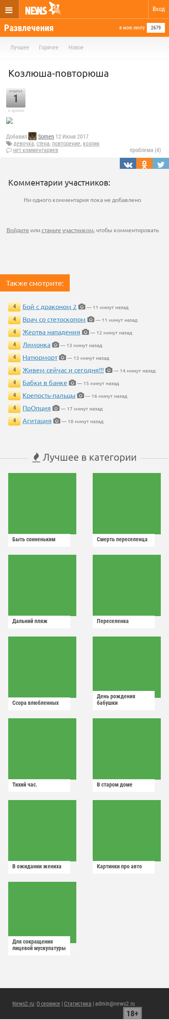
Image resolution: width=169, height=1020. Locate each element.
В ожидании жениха (37, 866)
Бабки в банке (45, 382)
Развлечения (29, 28)
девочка (24, 143)
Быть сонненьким (33, 539)
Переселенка (113, 621)
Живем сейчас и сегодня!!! (63, 369)
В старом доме (114, 784)
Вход (159, 9)
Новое (76, 47)
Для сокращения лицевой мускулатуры (39, 944)
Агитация (37, 420)
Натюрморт (40, 357)
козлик (91, 143)
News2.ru (23, 1003)
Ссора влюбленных (35, 702)
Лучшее (19, 47)
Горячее (49, 47)
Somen (46, 136)
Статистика (77, 1003)
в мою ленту (132, 28)
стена (43, 143)
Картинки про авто (119, 866)
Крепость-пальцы (49, 395)
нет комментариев (35, 150)
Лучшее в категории (88, 457)
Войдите (18, 229)
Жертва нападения (51, 331)
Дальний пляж (30, 621)
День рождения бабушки (116, 699)
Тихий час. (24, 784)
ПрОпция (37, 408)
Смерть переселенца (122, 539)
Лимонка (36, 344)
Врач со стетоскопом (54, 319)
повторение (66, 143)
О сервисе (48, 1003)
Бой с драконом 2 (50, 306)
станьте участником (67, 229)
